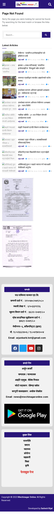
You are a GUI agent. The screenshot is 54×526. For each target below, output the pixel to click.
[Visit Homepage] (27, 4)
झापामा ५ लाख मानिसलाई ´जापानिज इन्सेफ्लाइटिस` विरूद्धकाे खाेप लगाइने (31, 67)
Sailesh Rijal (47, 508)
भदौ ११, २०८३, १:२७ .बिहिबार (35, 60)
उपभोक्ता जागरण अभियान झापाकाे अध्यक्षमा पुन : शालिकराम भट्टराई (33, 91)
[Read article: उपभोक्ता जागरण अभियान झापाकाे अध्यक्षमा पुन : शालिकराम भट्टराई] (9, 93)
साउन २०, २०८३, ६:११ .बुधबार (36, 159)
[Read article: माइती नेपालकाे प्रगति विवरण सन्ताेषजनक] (9, 131)
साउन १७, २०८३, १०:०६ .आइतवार (37, 171)
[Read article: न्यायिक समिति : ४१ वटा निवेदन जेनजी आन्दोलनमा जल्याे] (9, 118)
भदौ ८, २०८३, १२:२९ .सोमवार (35, 84)
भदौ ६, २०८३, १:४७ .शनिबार (35, 121)
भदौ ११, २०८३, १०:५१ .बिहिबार (36, 72)
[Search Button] (50, 4)
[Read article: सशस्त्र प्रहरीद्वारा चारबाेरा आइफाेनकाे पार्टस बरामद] (9, 81)
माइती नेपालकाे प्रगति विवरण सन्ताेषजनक (33, 127)
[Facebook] (15, 348)
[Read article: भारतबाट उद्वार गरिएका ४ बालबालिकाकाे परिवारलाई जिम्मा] (9, 143)
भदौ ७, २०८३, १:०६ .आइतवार (35, 97)
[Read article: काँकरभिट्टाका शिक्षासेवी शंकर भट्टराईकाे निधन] (9, 155)
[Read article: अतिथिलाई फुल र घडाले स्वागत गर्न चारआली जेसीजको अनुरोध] (9, 168)
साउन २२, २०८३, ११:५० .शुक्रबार (37, 146)
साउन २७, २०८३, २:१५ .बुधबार (36, 131)
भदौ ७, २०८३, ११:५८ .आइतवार (36, 109)
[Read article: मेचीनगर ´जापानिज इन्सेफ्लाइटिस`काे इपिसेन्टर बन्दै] (9, 56)
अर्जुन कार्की (21, 60)
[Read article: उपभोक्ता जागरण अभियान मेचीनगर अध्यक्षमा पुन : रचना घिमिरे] (9, 106)
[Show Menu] (4, 4)
